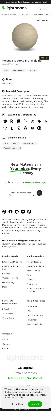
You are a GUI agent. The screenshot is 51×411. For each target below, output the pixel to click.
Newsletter (32, 320)
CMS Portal (32, 306)
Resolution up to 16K (12, 148)
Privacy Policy (25, 386)
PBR (6, 143)
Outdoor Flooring (10, 278)
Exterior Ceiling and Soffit (11, 267)
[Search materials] (39, 8)
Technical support (35, 315)
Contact (6, 348)
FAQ (29, 311)
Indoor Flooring (34, 262)
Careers (5, 344)
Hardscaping (8, 282)
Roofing (6, 273)
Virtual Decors (8, 318)
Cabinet (30, 280)
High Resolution (29, 143)
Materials (13, 15)
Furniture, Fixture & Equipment (35, 290)
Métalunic (24, 15)
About (5, 339)
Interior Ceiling (33, 271)
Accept (35, 404)
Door (4, 287)
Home (4, 15)
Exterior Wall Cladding (12, 262)
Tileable (15, 143)
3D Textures (7, 314)
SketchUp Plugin (34, 324)
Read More (18, 404)
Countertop (32, 284)
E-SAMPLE (7, 309)
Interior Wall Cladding (36, 266)
